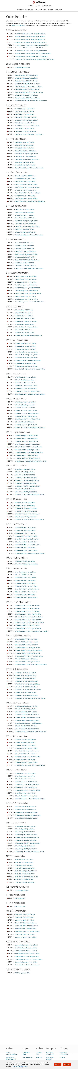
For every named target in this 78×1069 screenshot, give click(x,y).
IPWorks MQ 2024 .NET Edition (25, 528)
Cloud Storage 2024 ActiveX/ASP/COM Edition (30, 302)
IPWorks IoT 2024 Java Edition (25, 472)
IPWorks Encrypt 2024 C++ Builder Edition (29, 452)
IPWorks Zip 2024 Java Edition (25, 829)
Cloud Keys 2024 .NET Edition (24, 109)
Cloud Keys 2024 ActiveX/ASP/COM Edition (29, 134)
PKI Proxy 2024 (20, 906)
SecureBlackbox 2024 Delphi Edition (27, 956)
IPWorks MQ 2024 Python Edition (26, 550)
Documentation (27, 1057)
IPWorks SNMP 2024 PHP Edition (26, 726)
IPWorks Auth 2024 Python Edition (26, 366)
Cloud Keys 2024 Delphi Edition (25, 123)
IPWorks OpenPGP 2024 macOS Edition (28, 614)
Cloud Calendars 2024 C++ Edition (26, 81)
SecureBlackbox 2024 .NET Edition (26, 945)
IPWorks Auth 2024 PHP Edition (25, 363)
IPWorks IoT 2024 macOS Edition (26, 477)
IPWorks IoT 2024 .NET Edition (25, 469)
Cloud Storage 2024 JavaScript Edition (27, 288)
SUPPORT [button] (38, 9)
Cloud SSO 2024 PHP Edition (24, 263)
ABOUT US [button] (58, 9)
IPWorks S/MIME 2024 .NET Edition (26, 639)
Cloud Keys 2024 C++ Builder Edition (27, 126)
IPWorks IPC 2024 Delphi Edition (26, 511)
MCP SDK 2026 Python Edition (25, 882)
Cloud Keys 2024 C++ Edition (24, 114)
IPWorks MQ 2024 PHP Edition (25, 547)
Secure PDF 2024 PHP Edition (24, 934)
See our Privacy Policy (20, 1066)
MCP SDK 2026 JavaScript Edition (26, 871)
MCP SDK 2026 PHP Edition (24, 879)
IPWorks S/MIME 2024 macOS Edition (27, 647)
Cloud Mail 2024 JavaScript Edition (26, 154)
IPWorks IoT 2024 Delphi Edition (26, 483)
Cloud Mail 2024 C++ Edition (24, 148)
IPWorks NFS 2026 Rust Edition (25, 572)
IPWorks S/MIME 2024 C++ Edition (26, 645)
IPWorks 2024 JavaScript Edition (25, 321)
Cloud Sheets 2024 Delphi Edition (26, 190)
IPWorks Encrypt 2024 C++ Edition (26, 441)
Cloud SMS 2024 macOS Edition (25, 218)
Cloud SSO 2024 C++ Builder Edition (27, 260)
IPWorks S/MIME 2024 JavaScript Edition (28, 650)
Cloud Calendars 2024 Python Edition (27, 98)
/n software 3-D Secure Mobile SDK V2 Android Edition (33, 53)
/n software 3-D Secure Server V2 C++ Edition (30, 39)
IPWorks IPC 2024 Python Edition (26, 517)
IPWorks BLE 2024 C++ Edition (25, 383)
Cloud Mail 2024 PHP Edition (24, 162)
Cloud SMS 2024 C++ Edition (24, 215)
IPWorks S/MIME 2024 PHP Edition (26, 659)
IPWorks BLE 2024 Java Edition (25, 380)
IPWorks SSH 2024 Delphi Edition (26, 754)
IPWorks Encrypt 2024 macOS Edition (27, 444)
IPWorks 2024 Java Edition (23, 313)
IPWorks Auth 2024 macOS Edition (26, 352)
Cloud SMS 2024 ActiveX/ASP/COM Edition (29, 235)
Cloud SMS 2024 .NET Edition (24, 209)
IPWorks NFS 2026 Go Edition (25, 575)
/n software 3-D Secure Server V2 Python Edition (31, 51)
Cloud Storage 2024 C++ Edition (25, 282)
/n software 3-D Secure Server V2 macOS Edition (31, 42)
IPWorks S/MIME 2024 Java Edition (26, 642)
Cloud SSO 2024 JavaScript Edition (26, 254)
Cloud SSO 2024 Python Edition (25, 265)
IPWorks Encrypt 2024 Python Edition (27, 458)
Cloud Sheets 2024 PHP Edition (25, 196)
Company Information (64, 1053)
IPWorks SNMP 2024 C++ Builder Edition (28, 723)
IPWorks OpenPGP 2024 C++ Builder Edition (29, 622)
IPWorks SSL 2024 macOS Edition (26, 782)
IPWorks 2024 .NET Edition (24, 310)
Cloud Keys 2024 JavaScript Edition (26, 120)
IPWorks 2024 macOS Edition (24, 318)
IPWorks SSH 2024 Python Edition (26, 762)
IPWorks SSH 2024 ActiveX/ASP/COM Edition (30, 765)
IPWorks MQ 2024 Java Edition (25, 530)
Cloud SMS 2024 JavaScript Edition (26, 221)
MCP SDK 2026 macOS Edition (25, 868)
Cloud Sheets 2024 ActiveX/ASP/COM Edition (30, 201)
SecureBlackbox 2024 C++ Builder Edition (28, 959)
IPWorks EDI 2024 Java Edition (25, 405)
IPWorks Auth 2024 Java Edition (25, 346)
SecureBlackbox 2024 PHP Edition (26, 962)
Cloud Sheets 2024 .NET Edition (25, 176)
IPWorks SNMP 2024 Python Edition (27, 729)
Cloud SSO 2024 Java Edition (24, 246)
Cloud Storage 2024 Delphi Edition (26, 290)
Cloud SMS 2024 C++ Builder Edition (27, 226)
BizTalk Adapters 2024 (22, 67)
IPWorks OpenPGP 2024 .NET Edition (27, 605)
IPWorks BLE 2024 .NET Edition (25, 377)
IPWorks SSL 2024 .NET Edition (25, 773)
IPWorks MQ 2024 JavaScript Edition (27, 539)
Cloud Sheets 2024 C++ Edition (25, 181)
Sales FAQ (39, 1057)
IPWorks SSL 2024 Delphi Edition (26, 787)
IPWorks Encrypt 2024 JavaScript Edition (28, 447)
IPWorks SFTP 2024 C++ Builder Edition (28, 690)
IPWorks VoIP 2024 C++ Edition (25, 809)
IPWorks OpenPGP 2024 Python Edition (28, 628)
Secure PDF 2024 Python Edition (25, 937)
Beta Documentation (18, 25)
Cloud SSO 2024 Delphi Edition (25, 257)
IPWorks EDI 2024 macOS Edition (26, 410)
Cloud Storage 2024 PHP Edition (25, 296)
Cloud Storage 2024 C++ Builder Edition (28, 293)
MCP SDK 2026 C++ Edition (24, 865)
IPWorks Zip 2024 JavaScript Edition (27, 837)
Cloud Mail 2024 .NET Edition (24, 142)
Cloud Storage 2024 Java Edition (25, 279)
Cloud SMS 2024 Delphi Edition (25, 223)
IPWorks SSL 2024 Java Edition (25, 776)
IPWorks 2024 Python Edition (24, 332)
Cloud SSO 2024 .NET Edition (24, 243)
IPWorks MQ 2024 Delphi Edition (26, 542)
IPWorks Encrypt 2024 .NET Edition (26, 435)
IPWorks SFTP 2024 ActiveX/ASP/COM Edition (30, 698)
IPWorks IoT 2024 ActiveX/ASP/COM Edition (29, 494)
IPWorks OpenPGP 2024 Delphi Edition (28, 620)
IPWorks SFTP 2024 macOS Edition (26, 681)
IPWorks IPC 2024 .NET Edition (25, 503)
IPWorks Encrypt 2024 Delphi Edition (27, 450)
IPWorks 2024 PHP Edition (24, 330)
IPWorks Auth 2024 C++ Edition (25, 349)
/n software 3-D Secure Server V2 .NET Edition (30, 34)
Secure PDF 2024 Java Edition (24, 917)
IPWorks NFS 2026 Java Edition (25, 580)
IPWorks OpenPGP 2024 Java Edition (27, 608)
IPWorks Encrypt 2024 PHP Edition (26, 455)
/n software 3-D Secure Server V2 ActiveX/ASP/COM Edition (34, 59)
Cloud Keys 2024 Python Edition (25, 131)
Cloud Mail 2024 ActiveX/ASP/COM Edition (29, 168)
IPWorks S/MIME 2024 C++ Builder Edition (29, 656)
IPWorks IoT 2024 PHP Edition (25, 489)
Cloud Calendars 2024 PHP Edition (26, 95)
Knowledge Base (26, 1053)
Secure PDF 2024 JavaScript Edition (26, 926)
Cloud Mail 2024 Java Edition (24, 145)
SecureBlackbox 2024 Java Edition (26, 948)
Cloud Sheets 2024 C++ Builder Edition (27, 193)
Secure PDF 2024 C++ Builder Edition (27, 931)
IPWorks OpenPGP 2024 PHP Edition (27, 625)
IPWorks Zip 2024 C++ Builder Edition (27, 843)
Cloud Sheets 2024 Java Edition (25, 179)
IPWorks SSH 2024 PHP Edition (25, 759)
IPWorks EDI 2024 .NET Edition (25, 402)
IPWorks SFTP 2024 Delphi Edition (26, 687)
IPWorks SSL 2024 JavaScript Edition (27, 784)
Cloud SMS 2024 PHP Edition (24, 229)
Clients (63, 1057)
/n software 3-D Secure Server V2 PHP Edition (30, 48)
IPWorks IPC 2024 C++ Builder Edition (27, 514)
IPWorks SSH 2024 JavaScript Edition (27, 751)
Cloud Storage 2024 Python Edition (26, 299)
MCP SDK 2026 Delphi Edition (25, 874)
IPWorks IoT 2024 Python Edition (26, 492)
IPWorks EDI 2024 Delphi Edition (26, 416)
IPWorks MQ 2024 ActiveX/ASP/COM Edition (30, 553)
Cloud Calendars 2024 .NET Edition (26, 75)
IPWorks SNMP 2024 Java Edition (26, 709)
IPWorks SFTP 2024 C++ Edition (25, 678)
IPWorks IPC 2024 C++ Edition (25, 505)
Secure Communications (11, 1053)
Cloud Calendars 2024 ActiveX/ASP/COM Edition (31, 101)
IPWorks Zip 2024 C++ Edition (25, 832)
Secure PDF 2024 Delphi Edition (25, 928)
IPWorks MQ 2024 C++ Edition (25, 533)
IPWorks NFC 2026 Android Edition (26, 564)
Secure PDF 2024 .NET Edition (25, 914)
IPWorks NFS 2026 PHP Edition (25, 595)
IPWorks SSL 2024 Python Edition (26, 796)
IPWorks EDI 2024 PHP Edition (25, 422)
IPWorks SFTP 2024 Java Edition (25, 675)
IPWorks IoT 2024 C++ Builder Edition (27, 486)
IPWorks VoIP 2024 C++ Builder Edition (28, 815)
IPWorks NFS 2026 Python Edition (26, 597)
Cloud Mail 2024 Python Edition (25, 165)
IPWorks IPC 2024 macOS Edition (26, 508)
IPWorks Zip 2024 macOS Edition (26, 834)
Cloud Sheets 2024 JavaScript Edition (27, 187)
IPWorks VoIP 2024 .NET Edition (25, 807)
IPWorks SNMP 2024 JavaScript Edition (28, 717)
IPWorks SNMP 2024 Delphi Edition (26, 720)
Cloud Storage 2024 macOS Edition (26, 285)
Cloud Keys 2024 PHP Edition (24, 128)
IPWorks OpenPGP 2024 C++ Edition (27, 611)
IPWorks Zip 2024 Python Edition (26, 849)
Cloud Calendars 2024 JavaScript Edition (28, 86)
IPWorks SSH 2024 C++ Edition (25, 745)
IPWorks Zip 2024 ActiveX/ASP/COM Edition (29, 851)
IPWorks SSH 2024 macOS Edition (26, 748)
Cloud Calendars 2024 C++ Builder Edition (29, 92)
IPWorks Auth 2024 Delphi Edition (26, 358)
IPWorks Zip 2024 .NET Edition (25, 826)
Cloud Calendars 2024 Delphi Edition (27, 89)
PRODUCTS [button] (19, 9)
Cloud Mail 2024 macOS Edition (25, 151)
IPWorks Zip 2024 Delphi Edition (26, 840)
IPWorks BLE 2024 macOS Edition (26, 385)
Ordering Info (39, 1053)
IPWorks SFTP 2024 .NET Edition (25, 673)
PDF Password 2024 (21, 890)
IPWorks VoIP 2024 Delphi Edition (26, 812)
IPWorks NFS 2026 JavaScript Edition (27, 589)
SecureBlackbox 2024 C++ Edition (26, 951)
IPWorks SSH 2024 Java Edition (25, 742)
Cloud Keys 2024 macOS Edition (25, 117)
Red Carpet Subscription (50, 1053)
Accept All (67, 1064)
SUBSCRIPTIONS (48, 9)
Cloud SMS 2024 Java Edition (24, 212)
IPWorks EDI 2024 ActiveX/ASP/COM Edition (29, 427)
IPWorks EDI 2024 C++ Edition (25, 408)
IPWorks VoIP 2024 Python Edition (26, 818)
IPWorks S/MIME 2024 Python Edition (27, 662)
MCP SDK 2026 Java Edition (24, 862)
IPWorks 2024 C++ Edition (23, 315)
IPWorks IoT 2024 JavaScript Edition (27, 480)
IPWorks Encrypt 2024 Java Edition (26, 438)
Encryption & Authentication (11, 1058)
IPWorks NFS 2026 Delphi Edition (26, 592)
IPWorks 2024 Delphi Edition (24, 324)
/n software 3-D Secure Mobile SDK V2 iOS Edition (31, 56)
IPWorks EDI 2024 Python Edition (26, 425)
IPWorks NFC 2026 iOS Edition (25, 561)
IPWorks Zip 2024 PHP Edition (25, 846)
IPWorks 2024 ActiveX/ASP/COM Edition (28, 335)
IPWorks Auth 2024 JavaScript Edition (27, 355)
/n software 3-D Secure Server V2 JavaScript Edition (32, 45)
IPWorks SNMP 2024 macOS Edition (27, 714)
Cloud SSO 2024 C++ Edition (24, 248)
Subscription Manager (50, 1058)
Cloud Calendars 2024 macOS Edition (27, 84)
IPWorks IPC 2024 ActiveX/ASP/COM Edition (29, 520)
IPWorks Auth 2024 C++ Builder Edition (28, 360)
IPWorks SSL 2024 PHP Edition (25, 793)
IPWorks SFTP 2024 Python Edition (26, 695)
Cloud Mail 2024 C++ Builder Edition (27, 159)
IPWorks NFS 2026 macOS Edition (26, 586)
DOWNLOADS (29, 9)
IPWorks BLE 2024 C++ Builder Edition (27, 391)
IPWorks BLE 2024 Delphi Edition (26, 388)
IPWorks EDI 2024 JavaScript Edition (27, 413)
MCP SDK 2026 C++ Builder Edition (26, 876)
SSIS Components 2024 (22, 973)
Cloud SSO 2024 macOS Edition (25, 251)
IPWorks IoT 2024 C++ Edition (25, 475)
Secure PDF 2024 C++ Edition (24, 920)
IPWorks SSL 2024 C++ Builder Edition (27, 790)
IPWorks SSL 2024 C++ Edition (25, 779)
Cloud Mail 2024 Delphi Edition (25, 156)
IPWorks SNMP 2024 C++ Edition (26, 712)
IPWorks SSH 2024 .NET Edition (25, 740)
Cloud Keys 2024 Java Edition (24, 111)
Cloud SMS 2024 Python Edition (25, 232)
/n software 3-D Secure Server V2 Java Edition (30, 36)
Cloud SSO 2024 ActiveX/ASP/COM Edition (29, 268)
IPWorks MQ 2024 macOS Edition (26, 536)
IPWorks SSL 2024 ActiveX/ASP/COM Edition (29, 799)
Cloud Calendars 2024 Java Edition (26, 78)
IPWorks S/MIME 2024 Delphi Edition (27, 653)
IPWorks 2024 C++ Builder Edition (26, 327)
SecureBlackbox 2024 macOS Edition (27, 953)
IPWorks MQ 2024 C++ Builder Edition (27, 545)
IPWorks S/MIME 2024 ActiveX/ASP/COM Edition (31, 664)
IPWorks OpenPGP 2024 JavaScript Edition (29, 617)
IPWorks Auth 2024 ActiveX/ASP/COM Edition (30, 369)
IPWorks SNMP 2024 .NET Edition (26, 706)
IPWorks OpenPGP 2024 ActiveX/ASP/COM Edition (31, 631)
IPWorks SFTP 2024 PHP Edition (25, 692)
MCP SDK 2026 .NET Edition (24, 859)
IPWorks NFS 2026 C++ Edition (25, 583)
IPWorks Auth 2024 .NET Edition (25, 343)
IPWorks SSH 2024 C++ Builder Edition (27, 757)
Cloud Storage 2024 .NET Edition (25, 276)
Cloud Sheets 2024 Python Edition (26, 198)
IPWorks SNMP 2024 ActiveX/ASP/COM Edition (30, 731)
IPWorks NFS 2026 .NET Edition (25, 578)
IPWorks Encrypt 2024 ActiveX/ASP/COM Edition (31, 461)
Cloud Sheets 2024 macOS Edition (26, 184)
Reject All (58, 1064)
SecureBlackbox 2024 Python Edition (27, 965)
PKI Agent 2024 (20, 898)
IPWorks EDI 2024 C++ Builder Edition (27, 419)
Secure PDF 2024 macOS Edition (25, 923)
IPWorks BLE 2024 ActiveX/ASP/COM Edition (30, 394)
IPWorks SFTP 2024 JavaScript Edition (27, 684)
